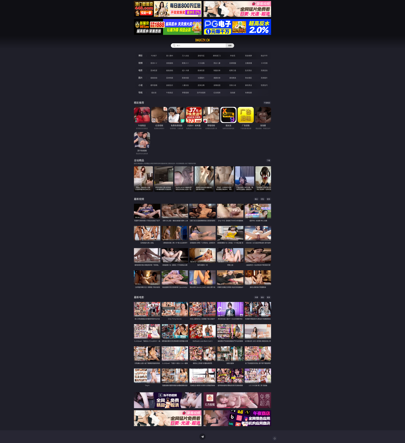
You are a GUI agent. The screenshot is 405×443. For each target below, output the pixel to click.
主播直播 (248, 63)
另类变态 (264, 70)
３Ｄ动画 (201, 63)
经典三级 (232, 70)
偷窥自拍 (154, 78)
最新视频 (139, 199)
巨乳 (262, 199)
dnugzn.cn (202, 40)
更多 (268, 199)
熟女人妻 (217, 63)
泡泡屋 (232, 92)
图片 (140, 77)
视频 (140, 63)
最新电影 (139, 297)
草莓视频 (185, 92)
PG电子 (154, 56)
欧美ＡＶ (185, 63)
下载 (268, 160)
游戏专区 (201, 56)
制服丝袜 (217, 70)
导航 (140, 92)
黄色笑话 (248, 85)
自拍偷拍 (169, 63)
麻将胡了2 (217, 56)
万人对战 (185, 56)
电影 (140, 70)
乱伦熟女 (248, 70)
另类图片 (264, 78)
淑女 (262, 297)
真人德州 (169, 56)
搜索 (230, 45)
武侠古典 (201, 85)
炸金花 (232, 56)
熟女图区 (248, 78)
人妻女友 (185, 85)
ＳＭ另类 (264, 63)
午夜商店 (169, 92)
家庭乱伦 (169, 85)
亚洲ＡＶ (154, 63)
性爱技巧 (264, 85)
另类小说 (232, 85)
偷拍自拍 (169, 70)
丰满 (256, 297)
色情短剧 (248, 92)
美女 (256, 199)
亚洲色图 (169, 78)
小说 (140, 85)
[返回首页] (274, 438)
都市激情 (154, 85)
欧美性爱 (201, 70)
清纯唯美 (232, 78)
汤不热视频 (201, 92)
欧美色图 (185, 78)
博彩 (140, 55)
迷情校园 (217, 85)
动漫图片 (201, 78)
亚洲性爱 (154, 70)
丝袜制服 (232, 63)
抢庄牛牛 (264, 56)
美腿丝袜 (217, 78)
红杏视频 (217, 92)
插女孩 (153, 92)
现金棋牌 (248, 56)
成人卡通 (185, 70)
